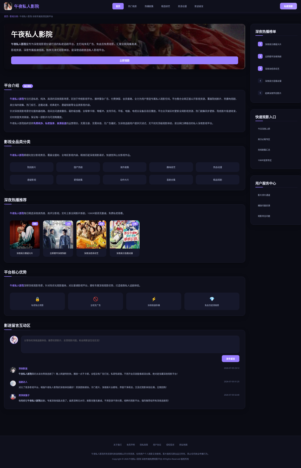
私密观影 (288, 6)
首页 (118, 6)
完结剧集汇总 (264, 149)
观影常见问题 (264, 216)
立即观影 (125, 60)
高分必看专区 (264, 139)
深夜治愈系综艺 (272, 68)
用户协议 (157, 444)
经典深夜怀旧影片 (273, 93)
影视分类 (14, 16)
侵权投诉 (170, 444)
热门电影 (132, 6)
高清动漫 (182, 6)
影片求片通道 (264, 195)
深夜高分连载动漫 (273, 80)
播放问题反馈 (264, 205)
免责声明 (131, 444)
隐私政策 (144, 444)
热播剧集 (149, 6)
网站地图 (183, 444)
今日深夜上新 (264, 128)
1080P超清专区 (265, 160)
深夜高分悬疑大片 (273, 44)
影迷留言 (199, 6)
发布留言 (230, 358)
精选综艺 (165, 6)
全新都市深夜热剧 (273, 56)
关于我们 (118, 444)
